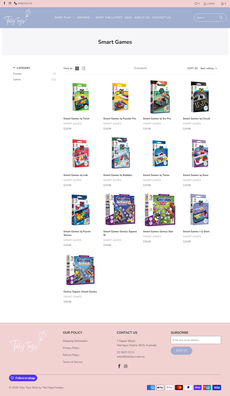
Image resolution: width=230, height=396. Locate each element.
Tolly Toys (25, 387)
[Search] (221, 18)
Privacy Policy (71, 348)
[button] (65, 17)
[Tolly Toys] (17, 17)
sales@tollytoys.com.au (131, 356)
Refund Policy (71, 355)
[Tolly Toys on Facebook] (4, 3)
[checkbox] (34, 74)
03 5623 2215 (125, 352)
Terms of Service (73, 362)
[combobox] (210, 18)
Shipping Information (75, 341)
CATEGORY (23, 68)
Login (211, 3)
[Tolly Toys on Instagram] (9, 3)
